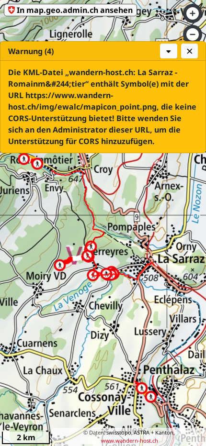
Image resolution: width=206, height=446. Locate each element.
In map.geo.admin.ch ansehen (75, 10)
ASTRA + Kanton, (154, 432)
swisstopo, (119, 432)
